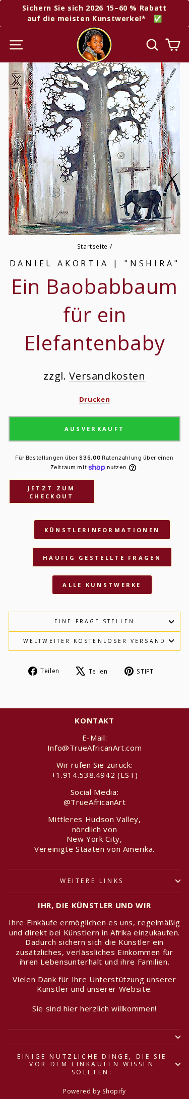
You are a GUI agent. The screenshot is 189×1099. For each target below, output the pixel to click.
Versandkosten (107, 376)
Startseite (92, 246)
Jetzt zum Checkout (52, 492)
